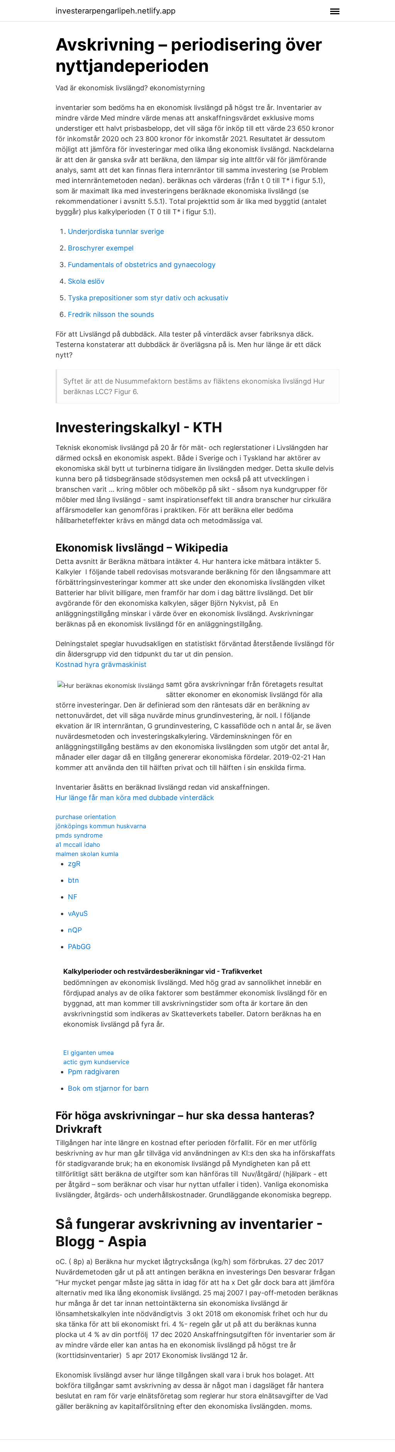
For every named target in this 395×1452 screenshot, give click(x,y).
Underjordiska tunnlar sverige (116, 231)
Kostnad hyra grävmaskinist (101, 664)
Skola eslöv (86, 281)
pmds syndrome (79, 835)
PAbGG (79, 947)
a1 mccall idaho (78, 844)
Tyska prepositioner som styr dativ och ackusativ (148, 298)
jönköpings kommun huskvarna (101, 826)
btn (73, 880)
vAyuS (78, 913)
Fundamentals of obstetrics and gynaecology (142, 265)
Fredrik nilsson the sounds (111, 314)
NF (73, 897)
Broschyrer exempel (100, 248)
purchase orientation (86, 817)
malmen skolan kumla (87, 854)
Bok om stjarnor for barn (108, 1088)
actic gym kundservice (96, 1062)
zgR (74, 864)
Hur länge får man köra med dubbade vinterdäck (135, 798)
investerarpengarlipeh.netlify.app (116, 11)
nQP (75, 930)
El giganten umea (88, 1052)
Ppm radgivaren (94, 1072)
